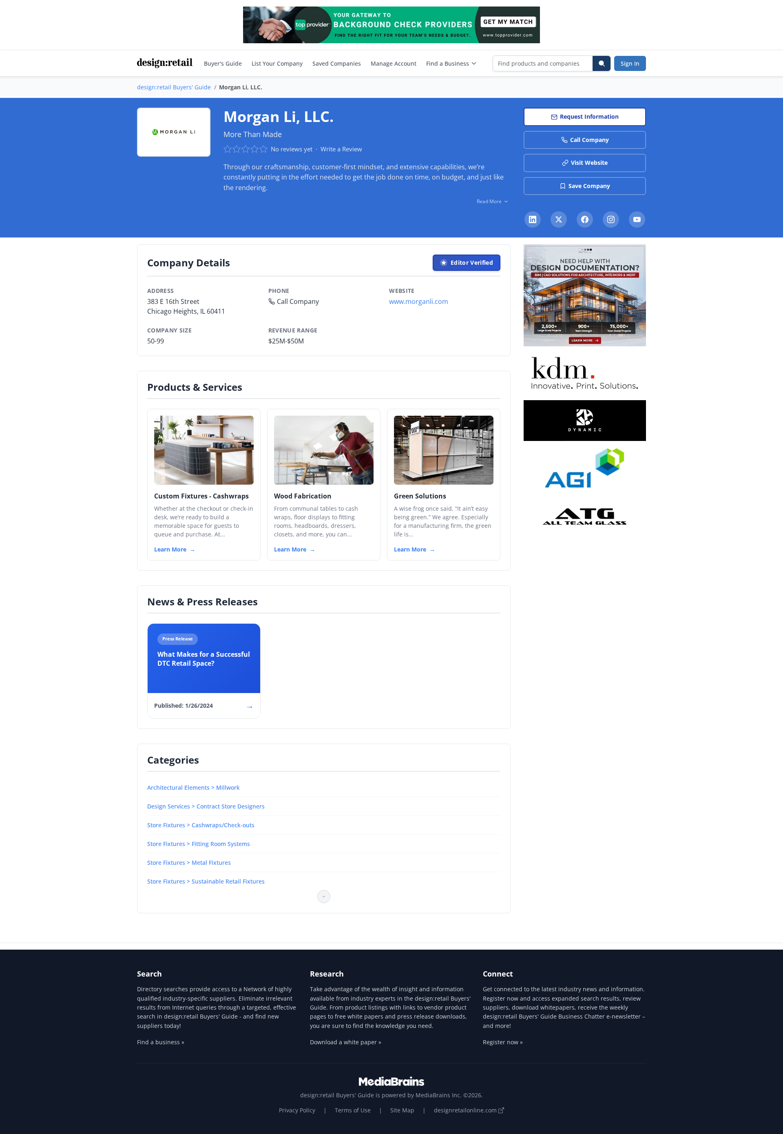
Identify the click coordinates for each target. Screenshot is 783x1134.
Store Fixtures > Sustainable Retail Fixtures (206, 881)
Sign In (630, 63)
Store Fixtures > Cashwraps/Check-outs (200, 825)
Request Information (589, 116)
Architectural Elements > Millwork (193, 787)
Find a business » (160, 1042)
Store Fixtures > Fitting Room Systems (198, 844)
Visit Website (589, 162)
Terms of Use (353, 1110)
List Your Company (277, 63)
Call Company (589, 140)
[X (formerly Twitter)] (559, 219)
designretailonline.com (466, 1110)
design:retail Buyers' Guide (174, 87)
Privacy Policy (297, 1110)
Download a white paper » (345, 1042)
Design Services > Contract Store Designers (206, 806)
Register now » (503, 1042)
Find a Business (447, 63)
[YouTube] (637, 219)
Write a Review (341, 149)
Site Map (402, 1110)
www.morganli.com (418, 301)
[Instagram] (611, 219)
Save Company (589, 186)
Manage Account (393, 63)
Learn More (170, 549)
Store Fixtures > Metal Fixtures (189, 862)
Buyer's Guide (223, 63)
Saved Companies (336, 63)
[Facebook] (585, 219)
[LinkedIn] (532, 219)
